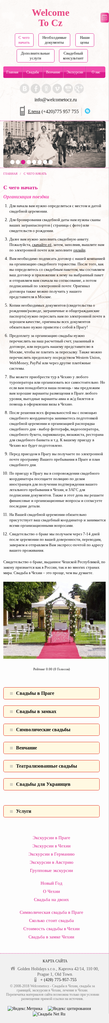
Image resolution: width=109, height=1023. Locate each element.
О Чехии (51, 891)
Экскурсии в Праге (51, 837)
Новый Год (51, 883)
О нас (96, 72)
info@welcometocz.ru (56, 99)
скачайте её (41, 244)
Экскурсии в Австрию (51, 862)
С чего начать (24, 40)
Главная (12, 72)
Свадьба (32, 72)
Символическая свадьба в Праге (51, 912)
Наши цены (85, 40)
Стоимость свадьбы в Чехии (51, 928)
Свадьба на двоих (51, 899)
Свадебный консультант (73, 55)
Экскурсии (75, 72)
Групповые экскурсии (51, 870)
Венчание (53, 72)
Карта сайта (55, 961)
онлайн (79, 250)
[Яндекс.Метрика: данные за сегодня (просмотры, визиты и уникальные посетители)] (25, 1008)
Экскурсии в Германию (51, 854)
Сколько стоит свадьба (51, 920)
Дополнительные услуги (35, 55)
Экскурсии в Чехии (51, 845)
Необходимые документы (54, 40)
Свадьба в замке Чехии (51, 936)
